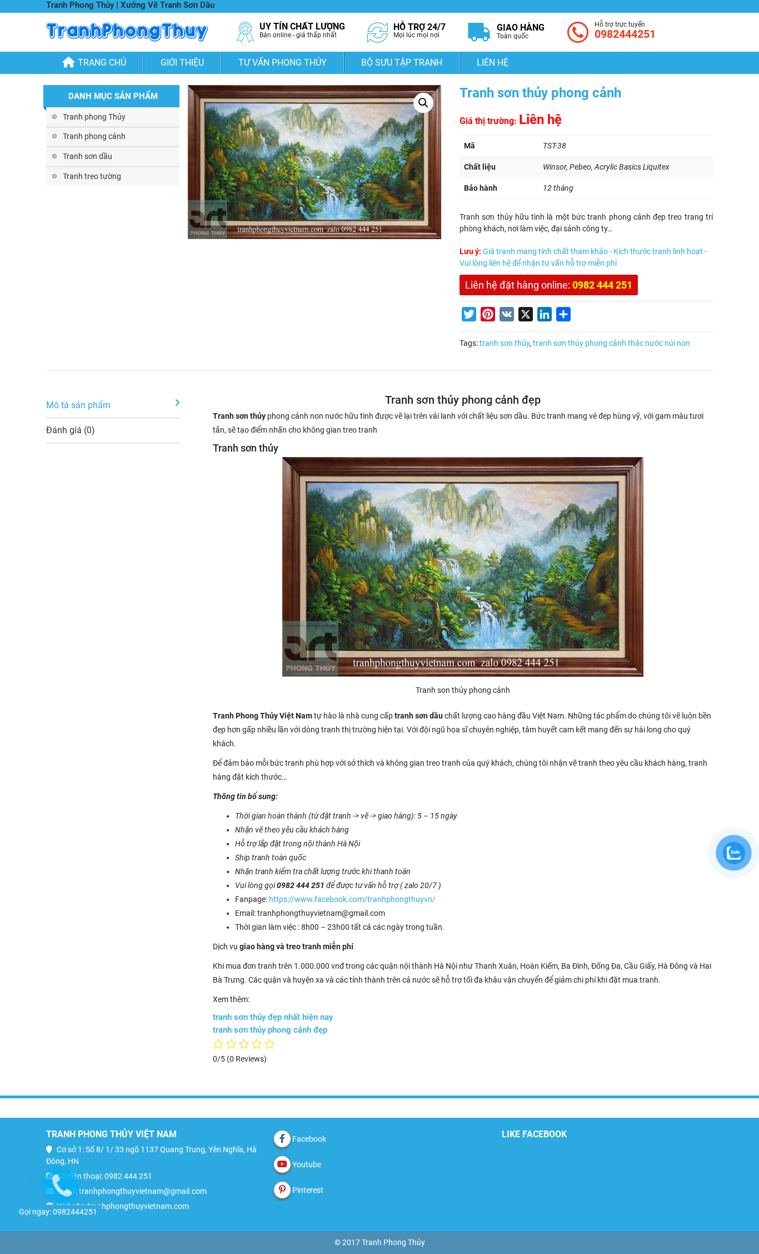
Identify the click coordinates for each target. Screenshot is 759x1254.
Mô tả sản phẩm (78, 405)
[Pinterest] (282, 1190)
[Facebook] (282, 1139)
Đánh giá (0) (70, 430)
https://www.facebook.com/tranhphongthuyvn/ (352, 899)
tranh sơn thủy (505, 343)
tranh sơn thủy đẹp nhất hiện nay (273, 1017)
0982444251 (625, 34)
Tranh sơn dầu (87, 156)
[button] (423, 103)
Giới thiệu (182, 62)
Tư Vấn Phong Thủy (282, 62)
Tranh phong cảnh (94, 136)
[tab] (112, 405)
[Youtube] (282, 1164)
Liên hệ (492, 62)
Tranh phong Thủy (94, 116)
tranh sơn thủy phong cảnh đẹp (270, 1030)
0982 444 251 (602, 285)
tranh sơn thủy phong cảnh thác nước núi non (611, 343)
